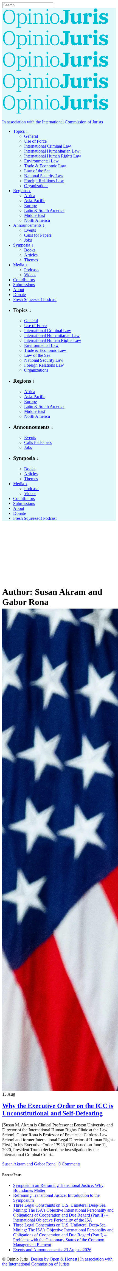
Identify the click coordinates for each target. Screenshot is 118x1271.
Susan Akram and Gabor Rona (28, 1164)
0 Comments (69, 1164)
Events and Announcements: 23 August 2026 (52, 1249)
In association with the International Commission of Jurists (52, 122)
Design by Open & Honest (54, 1259)
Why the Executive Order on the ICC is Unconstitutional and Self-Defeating (57, 1109)
